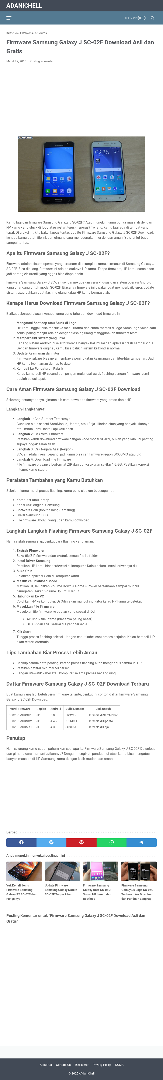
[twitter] (52, 842)
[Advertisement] (81, 98)
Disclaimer (82, 1064)
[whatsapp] (112, 842)
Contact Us (63, 1064)
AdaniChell (24, 5)
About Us (46, 1064)
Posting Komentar (42, 61)
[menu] (11, 18)
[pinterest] (81, 842)
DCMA (119, 1064)
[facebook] (21, 842)
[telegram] (141, 842)
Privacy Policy (102, 1064)
